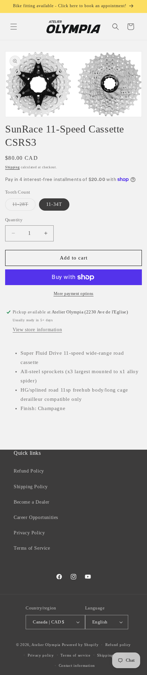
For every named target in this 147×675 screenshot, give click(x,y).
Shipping (12, 167)
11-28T (24, 206)
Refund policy (118, 645)
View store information (37, 329)
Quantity (14, 219)
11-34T (54, 204)
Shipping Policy (31, 486)
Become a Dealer (32, 502)
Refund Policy (29, 471)
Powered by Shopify (80, 645)
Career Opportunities (36, 517)
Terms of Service (32, 548)
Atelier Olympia (46, 645)
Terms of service (75, 655)
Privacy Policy (29, 532)
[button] (13, 26)
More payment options (74, 293)
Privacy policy (41, 655)
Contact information (77, 665)
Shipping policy (111, 655)
